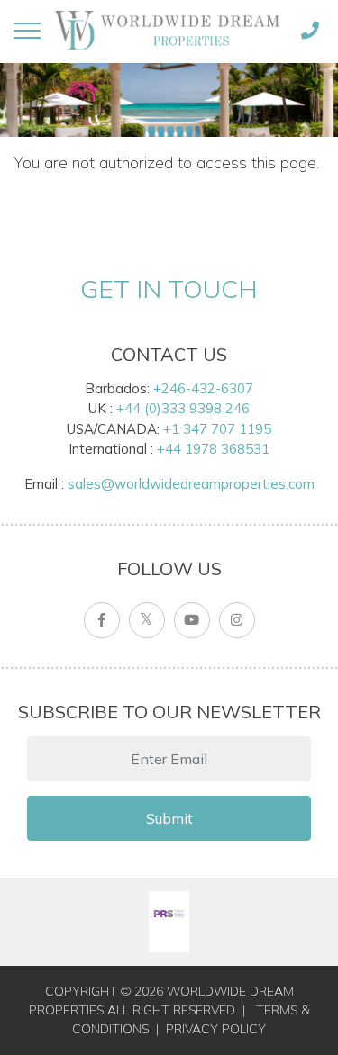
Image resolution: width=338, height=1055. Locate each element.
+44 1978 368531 (213, 448)
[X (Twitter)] (147, 620)
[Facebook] (102, 620)
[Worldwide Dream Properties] (168, 30)
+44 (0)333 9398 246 (183, 408)
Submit (169, 818)
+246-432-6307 (203, 388)
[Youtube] (192, 620)
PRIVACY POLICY (216, 1029)
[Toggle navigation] (27, 30)
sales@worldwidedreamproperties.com (191, 483)
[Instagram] (237, 620)
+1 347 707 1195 (217, 428)
